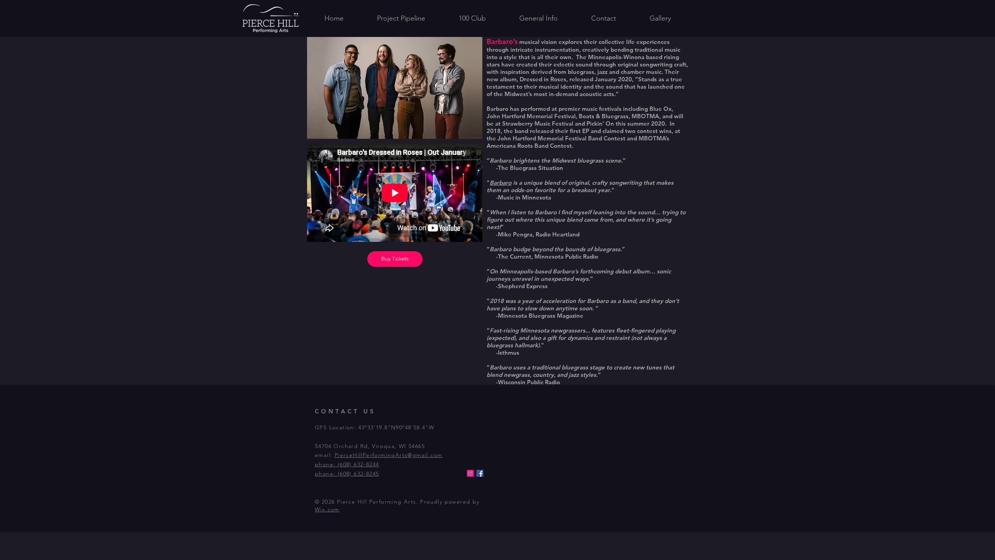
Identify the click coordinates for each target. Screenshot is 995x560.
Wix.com (327, 509)
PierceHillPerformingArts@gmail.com (389, 455)
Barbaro (500, 182)
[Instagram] (470, 473)
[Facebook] (480, 473)
